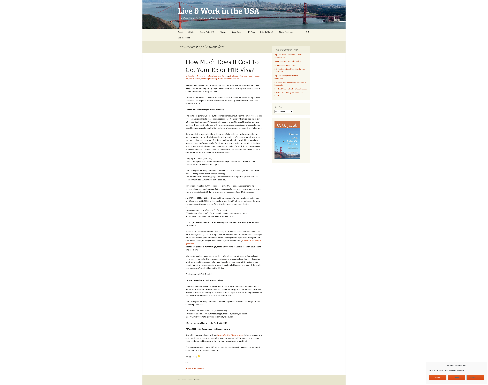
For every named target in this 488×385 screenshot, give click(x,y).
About (180, 32)
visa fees (236, 78)
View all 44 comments (196, 368)
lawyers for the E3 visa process (230, 335)
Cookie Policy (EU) (207, 32)
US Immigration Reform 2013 (285, 65)
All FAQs (191, 32)
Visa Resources (184, 38)
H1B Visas (251, 32)
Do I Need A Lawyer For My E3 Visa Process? (291, 89)
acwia (201, 76)
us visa (220, 78)
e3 (230, 76)
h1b (190, 78)
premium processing (209, 78)
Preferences (475, 377)
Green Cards (236, 32)
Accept (437, 377)
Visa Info (191, 76)
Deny (456, 377)
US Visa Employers (285, 32)
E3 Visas (223, 32)
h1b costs (196, 78)
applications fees (210, 76)
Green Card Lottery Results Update (287, 61)
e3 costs (235, 76)
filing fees (243, 76)
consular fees (223, 76)
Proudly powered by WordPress (190, 380)
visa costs (228, 78)
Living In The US (266, 32)
